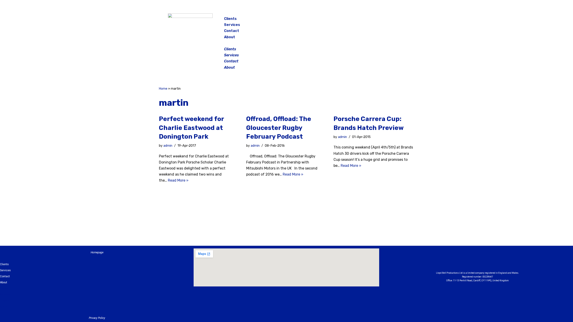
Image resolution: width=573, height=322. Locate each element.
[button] (287, 43)
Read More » (178, 180)
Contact (231, 31)
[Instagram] (381, 20)
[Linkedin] (489, 261)
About (229, 37)
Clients (230, 19)
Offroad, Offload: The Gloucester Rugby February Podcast (278, 127)
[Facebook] (370, 20)
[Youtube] (502, 261)
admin (167, 146)
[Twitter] (392, 20)
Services (232, 25)
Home (163, 89)
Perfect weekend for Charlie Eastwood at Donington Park (191, 127)
